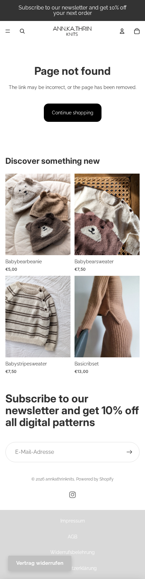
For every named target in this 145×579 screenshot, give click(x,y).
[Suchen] (22, 31)
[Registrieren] (129, 452)
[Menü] (8, 31)
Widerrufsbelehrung (72, 552)
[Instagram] (72, 495)
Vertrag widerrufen (39, 563)
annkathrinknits (60, 479)
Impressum (72, 521)
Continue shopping (72, 112)
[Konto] (122, 31)
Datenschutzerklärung (72, 568)
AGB (72, 536)
